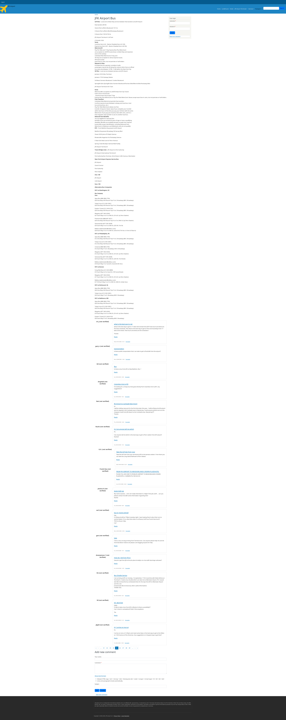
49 (129, 648)
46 (120, 648)
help (115, 538)
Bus (115, 366)
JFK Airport (11, 6)
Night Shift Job (119, 491)
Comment (98, 663)
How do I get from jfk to (122, 558)
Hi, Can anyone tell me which (124, 429)
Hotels (231, 9)
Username (172, 21)
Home (219, 9)
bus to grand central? (121, 513)
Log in (3, 2)
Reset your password (175, 36)
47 (123, 648)
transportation (119, 349)
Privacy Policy (117, 716)
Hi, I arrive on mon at (121, 627)
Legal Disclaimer (125, 716)
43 (110, 648)
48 (126, 648)
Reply (116, 337)
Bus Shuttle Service (120, 575)
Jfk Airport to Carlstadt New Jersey (125, 404)
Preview (103, 690)
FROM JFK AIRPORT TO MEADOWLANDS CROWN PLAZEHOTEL (137, 472)
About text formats (100, 676)
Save (97, 690)
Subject (97, 684)
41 (104, 648)
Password (172, 26)
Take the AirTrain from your (125, 452)
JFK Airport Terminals (240, 9)
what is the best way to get (123, 324)
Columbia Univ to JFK (121, 384)
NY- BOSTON (118, 603)
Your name (98, 657)
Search (282, 8)
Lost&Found (225, 9)
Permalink (128, 341)
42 (107, 648)
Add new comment (101, 694)
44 (113, 648)
